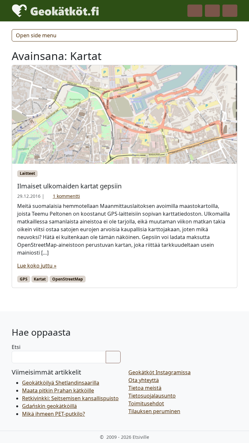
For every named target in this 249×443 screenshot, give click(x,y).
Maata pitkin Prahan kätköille (58, 390)
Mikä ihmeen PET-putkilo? (53, 413)
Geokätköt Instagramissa (159, 372)
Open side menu (36, 35)
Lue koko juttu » (36, 265)
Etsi (16, 347)
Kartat (40, 279)
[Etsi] (113, 357)
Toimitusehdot (146, 403)
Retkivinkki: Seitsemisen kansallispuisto (70, 398)
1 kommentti (66, 196)
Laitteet (27, 173)
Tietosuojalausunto (152, 395)
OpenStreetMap (67, 279)
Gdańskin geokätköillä (49, 406)
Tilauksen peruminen (154, 411)
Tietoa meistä (144, 387)
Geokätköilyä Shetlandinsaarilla (60, 382)
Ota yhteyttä (143, 380)
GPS (24, 279)
